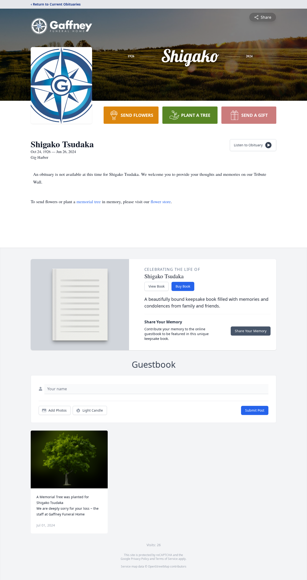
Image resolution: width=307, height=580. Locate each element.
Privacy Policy (140, 559)
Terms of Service (166, 559)
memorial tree (89, 201)
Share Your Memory (250, 331)
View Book (156, 286)
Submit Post (254, 410)
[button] (69, 459)
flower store (161, 201)
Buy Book (183, 286)
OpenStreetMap (158, 566)
